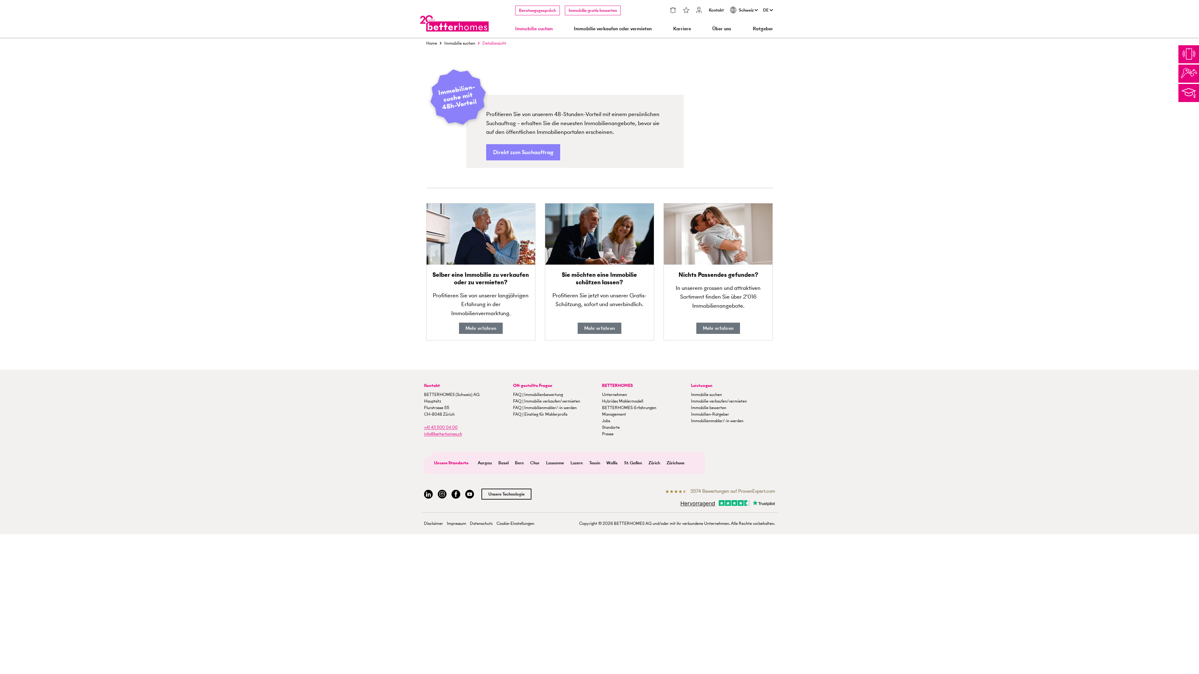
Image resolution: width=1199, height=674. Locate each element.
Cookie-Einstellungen (515, 523)
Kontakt (716, 10)
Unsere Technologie (506, 494)
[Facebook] (456, 494)
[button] (523, 152)
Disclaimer (433, 523)
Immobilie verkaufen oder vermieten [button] (613, 28)
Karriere (682, 28)
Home (431, 43)
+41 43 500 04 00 (441, 427)
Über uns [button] (721, 28)
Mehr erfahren (481, 328)
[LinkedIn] (428, 494)
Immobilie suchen (459, 43)
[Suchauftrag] (672, 10)
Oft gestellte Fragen (532, 385)
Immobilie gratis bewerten (593, 10)
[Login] (699, 10)
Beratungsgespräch (537, 10)
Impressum (456, 523)
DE (766, 10)
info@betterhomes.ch (443, 434)
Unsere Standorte (451, 463)
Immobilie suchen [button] (534, 28)
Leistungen (702, 385)
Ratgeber (763, 28)
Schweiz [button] (747, 10)
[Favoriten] (686, 10)
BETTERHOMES (617, 385)
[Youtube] (469, 494)
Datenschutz (481, 523)
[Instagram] (442, 494)
